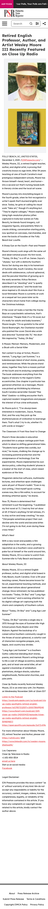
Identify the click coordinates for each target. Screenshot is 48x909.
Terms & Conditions (35, 899)
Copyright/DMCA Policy (16, 904)
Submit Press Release (13, 899)
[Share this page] (44, 23)
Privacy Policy (37, 904)
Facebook (7, 768)
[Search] (31, 23)
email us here (8, 761)
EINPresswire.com (30, 160)
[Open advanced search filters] (37, 23)
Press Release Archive (28, 893)
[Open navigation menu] (4, 23)
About (12, 893)
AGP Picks (7, 4)
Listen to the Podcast (12, 697)
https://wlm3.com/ (11, 738)
